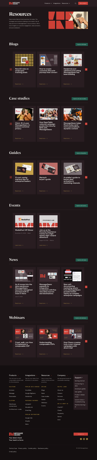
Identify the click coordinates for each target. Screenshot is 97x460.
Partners (60, 396)
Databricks (28, 396)
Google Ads (28, 418)
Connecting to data (79, 385)
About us (60, 390)
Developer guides (80, 389)
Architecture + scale (15, 409)
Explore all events (81, 205)
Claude (59, 410)
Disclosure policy (43, 448)
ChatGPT (60, 407)
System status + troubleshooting (80, 401)
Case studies (45, 396)
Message (11, 393)
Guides (43, 399)
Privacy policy (22, 448)
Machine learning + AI (80, 406)
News (43, 393)
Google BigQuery (30, 393)
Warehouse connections (13, 405)
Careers (59, 393)
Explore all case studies (80, 98)
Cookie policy (32, 448)
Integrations (56, 3)
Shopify (27, 421)
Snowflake (28, 390)
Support (78, 377)
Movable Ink (29, 407)
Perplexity (60, 413)
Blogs (43, 390)
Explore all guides (81, 153)
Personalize (12, 396)
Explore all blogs (81, 44)
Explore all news (82, 260)
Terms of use (13, 448)
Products (47, 3)
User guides (78, 392)
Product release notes (80, 396)
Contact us (60, 399)
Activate (11, 390)
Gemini (59, 416)
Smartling (28, 410)
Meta (26, 424)
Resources (65, 3)
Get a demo (83, 3)
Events (43, 406)
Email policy (13, 452)
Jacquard (28, 404)
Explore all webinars (81, 318)
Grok (58, 420)
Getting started (79, 381)
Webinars (44, 403)
